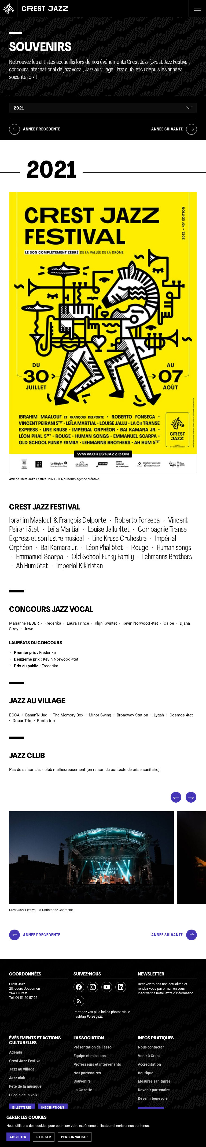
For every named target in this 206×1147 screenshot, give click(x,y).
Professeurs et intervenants (97, 1064)
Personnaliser (74, 1137)
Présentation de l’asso (92, 1047)
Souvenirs (82, 1081)
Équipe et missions (89, 1056)
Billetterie (22, 1107)
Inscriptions (52, 1107)
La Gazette (82, 1090)
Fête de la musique (25, 1086)
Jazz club (17, 1078)
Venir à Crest (149, 1056)
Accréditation (149, 1064)
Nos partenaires (87, 1073)
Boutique (145, 1073)
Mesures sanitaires (154, 1081)
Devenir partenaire (154, 1090)
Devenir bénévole (153, 1098)
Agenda (15, 1052)
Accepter (18, 1137)
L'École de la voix (23, 1095)
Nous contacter (151, 1047)
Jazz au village (22, 1069)
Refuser (43, 1137)
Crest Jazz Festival (25, 1061)
